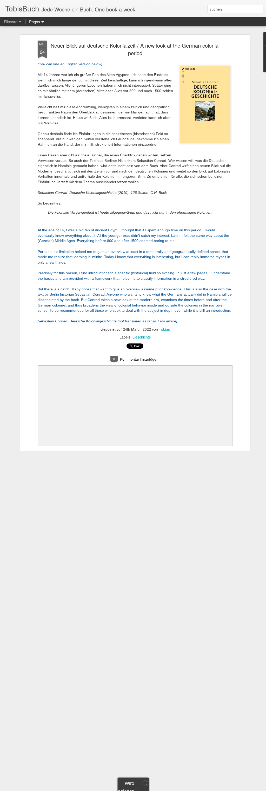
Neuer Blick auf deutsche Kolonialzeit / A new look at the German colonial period (135, 49)
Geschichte (141, 337)
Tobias (164, 329)
